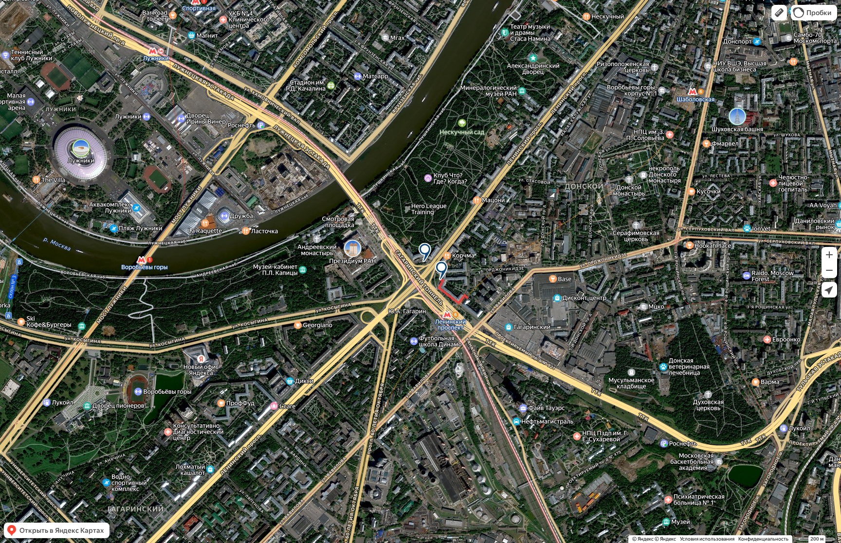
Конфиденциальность (763, 539)
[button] (779, 12)
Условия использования (707, 539)
